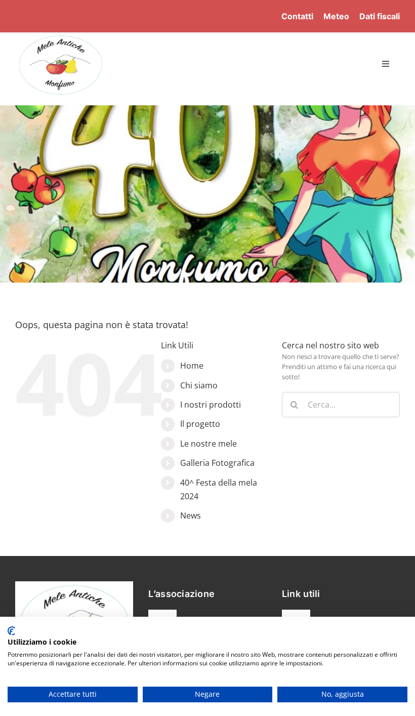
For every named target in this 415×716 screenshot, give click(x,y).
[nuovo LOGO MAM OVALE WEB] (60, 35)
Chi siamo (199, 385)
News (190, 515)
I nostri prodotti (210, 404)
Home (191, 365)
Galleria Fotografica (217, 462)
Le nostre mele (208, 443)
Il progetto (200, 423)
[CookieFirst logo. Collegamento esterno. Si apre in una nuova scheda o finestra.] (11, 630)
